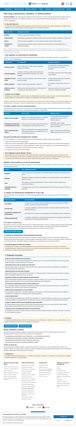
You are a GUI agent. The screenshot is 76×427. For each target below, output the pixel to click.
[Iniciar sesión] (67, 3)
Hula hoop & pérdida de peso (13, 231)
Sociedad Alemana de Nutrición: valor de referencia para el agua (22, 340)
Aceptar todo (63, 416)
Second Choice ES (58, 9)
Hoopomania (43, 363)
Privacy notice (21, 420)
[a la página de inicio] (38, 4)
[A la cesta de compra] (71, 3)
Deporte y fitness (30, 9)
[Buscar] (25, 4)
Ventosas (48, 9)
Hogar (41, 9)
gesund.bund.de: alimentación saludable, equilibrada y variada (21, 342)
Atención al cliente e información (63, 363)
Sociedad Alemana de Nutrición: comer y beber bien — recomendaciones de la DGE (27, 336)
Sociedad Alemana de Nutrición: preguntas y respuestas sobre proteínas (24, 338)
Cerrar (58, 420)
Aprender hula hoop (10, 326)
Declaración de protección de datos (14, 422)
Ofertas (68, 9)
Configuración (68, 420)
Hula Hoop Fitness (25, 326)
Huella (3, 422)
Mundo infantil (19, 9)
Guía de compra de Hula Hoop (11, 363)
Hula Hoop (8, 9)
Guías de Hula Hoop (27, 363)
